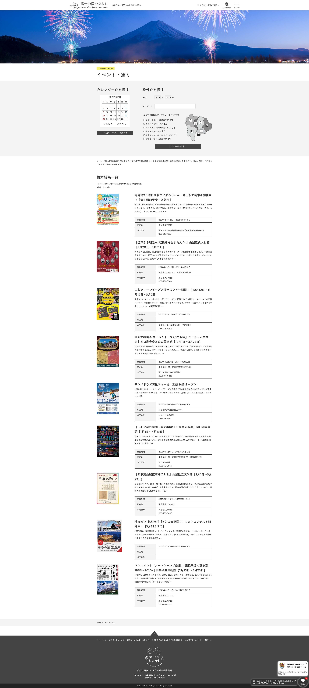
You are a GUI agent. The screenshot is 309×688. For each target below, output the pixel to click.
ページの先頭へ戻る (154, 633)
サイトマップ (101, 640)
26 (114, 119)
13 (118, 112)
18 (111, 116)
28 (122, 119)
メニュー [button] (237, 7)
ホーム (99, 622)
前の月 (109, 124)
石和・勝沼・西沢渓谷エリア (158, 128)
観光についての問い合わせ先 (138, 640)
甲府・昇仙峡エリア (154, 124)
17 (107, 116)
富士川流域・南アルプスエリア (159, 135)
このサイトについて (116, 640)
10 (107, 112)
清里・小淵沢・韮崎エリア (157, 120)
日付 (144, 98)
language (227, 7)
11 (111, 112)
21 (122, 116)
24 (107, 119)
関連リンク (208, 640)
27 (118, 119)
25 (111, 119)
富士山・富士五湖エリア (156, 139)
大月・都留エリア (153, 131)
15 (126, 112)
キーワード (147, 106)
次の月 (120, 124)
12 (115, 112)
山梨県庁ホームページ (193, 640)
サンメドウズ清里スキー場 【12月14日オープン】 (167, 384)
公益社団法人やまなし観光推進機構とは (167, 640)
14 (122, 112)
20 (118, 116)
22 (126, 116)
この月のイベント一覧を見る (114, 133)
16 (104, 116)
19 (115, 116)
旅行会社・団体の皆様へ (209, 5)
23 (104, 119)
